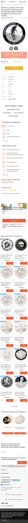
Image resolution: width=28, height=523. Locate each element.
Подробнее (5, 140)
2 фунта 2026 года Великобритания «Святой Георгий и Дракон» (6, 366)
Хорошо (5, 520)
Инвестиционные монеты (13, 109)
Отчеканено (3, 505)
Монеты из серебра (13, 115)
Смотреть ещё (14, 406)
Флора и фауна (12, 99)
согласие (12, 224)
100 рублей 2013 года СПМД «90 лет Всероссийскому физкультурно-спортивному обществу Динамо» (6, 256)
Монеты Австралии (18, 112)
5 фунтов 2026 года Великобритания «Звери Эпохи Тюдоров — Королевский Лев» (6, 284)
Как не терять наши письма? (15, 494)
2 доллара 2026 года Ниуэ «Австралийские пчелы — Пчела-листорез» (21, 366)
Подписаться (14, 220)
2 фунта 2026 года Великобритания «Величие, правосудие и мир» (21, 394)
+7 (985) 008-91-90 (6, 480)
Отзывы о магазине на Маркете (15, 499)
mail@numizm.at (5, 482)
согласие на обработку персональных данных (16, 466)
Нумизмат (12, 1)
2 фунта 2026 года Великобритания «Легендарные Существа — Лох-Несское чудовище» (6, 339)
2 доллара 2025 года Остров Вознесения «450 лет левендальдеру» (6, 394)
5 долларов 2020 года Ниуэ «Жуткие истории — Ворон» (21, 256)
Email (3, 213)
